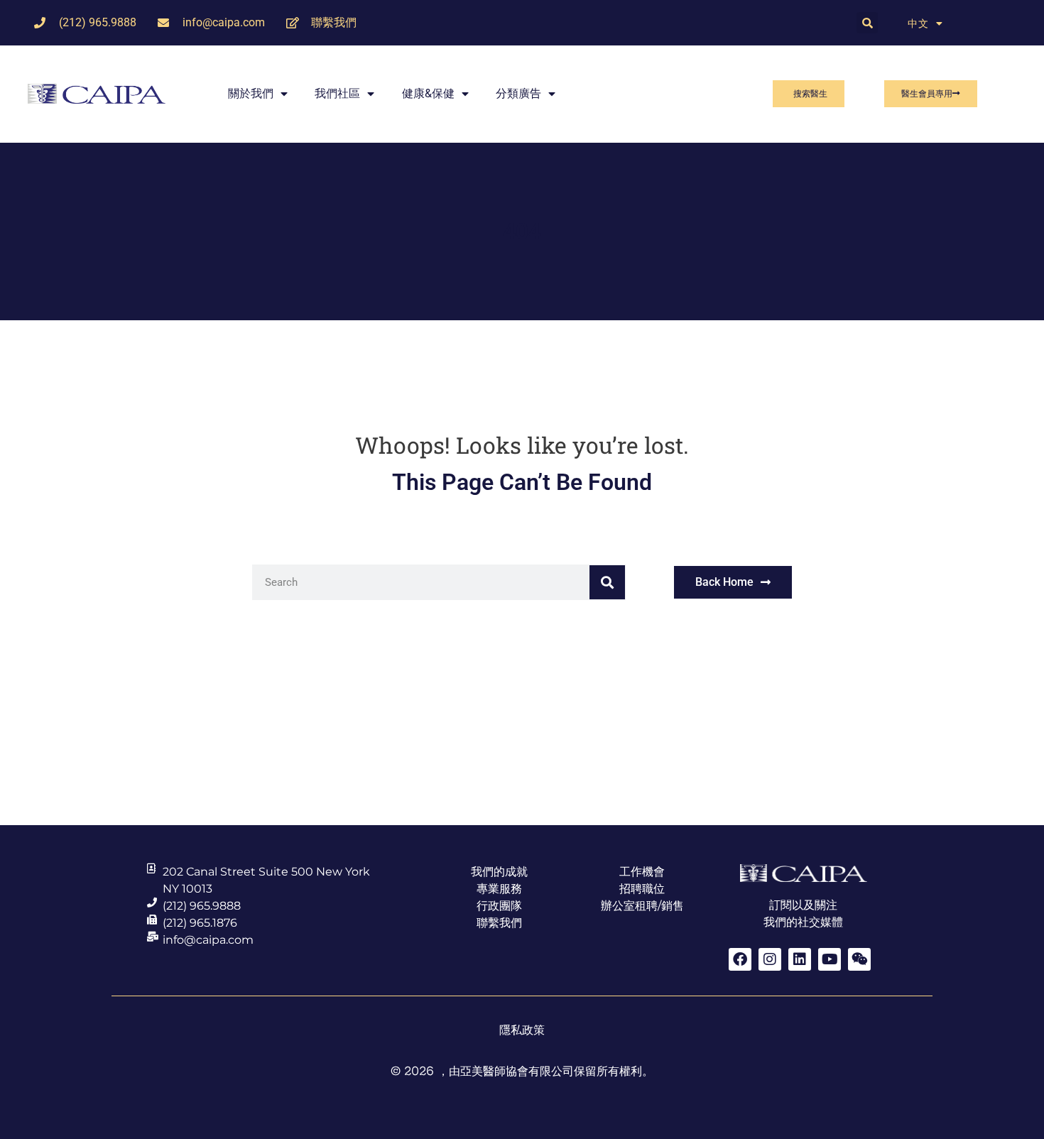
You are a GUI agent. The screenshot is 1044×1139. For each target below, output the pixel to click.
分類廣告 (518, 93)
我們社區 (337, 93)
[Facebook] (740, 959)
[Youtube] (829, 959)
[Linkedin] (799, 959)
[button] (867, 22)
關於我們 (250, 93)
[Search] (607, 582)
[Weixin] (859, 959)
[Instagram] (769, 959)
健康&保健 (428, 93)
